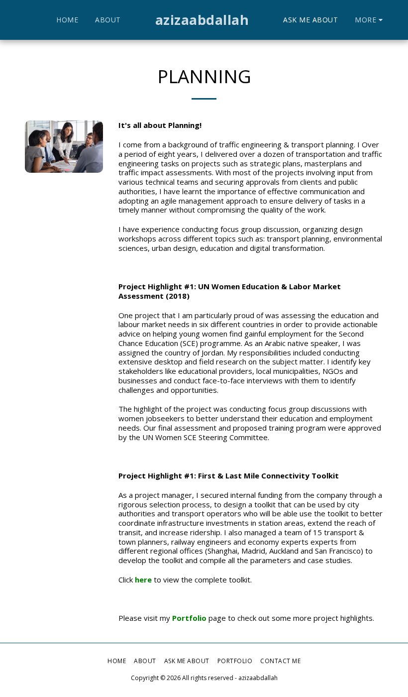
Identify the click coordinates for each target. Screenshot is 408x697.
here (143, 579)
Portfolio (189, 618)
